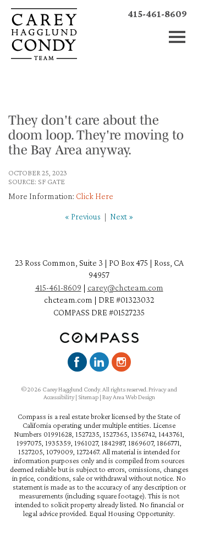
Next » (121, 216)
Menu (177, 37)
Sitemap (88, 397)
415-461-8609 (157, 13)
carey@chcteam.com (125, 287)
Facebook (77, 362)
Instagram (121, 362)
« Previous (83, 216)
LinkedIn (99, 362)
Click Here (94, 196)
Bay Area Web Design (128, 397)
